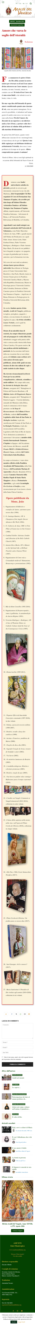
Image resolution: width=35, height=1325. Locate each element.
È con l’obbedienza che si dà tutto (22, 1138)
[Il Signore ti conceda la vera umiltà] (6, 1169)
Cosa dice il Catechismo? (19, 1094)
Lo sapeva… (16, 1084)
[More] (29, 1014)
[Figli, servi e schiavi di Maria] (6, 1129)
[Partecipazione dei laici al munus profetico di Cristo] (6, 1096)
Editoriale (15, 1114)
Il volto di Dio (17, 1117)
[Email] (25, 1014)
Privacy (13, 1254)
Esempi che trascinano (19, 1104)
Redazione (29, 42)
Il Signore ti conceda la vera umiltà (21, 1168)
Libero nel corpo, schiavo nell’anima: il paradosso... (21, 1108)
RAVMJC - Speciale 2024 (17, 21)
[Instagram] (17, 1311)
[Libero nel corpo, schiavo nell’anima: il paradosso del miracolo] (6, 1106)
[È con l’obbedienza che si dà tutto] (6, 1139)
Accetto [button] (14, 1322)
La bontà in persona (19, 1157)
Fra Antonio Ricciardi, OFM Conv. (24, 1130)
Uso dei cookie (17, 1256)
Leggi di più (21, 1322)
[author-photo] (14, 1130)
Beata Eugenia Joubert (21, 1142)
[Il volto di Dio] (6, 1116)
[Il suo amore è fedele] (6, 1150)
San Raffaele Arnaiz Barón (22, 1172)
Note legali (20, 1254)
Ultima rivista (7, 1177)
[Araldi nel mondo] (6, 1077)
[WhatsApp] (20, 1014)
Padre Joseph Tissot (20, 1160)
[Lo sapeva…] (6, 1087)
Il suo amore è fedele (19, 1148)
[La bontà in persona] (6, 1160)
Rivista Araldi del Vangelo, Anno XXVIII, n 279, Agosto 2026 (17, 1225)
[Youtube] (22, 1311)
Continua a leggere (18, 1230)
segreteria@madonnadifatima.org (11, 1305)
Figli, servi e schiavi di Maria (22, 1127)
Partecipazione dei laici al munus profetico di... (21, 1098)
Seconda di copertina (17, 25)
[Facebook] (12, 1014)
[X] (16, 1014)
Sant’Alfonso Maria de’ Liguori (23, 1151)
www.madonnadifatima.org (17, 1250)
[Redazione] (21, 42)
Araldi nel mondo (17, 1075)
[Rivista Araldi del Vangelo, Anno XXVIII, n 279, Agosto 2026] (17, 1201)
